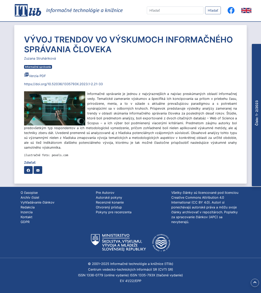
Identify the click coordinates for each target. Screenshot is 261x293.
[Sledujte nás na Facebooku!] (231, 10)
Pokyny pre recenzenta (114, 212)
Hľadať (213, 10)
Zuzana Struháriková (40, 58)
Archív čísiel (30, 197)
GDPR (25, 222)
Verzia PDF (35, 76)
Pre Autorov (105, 193)
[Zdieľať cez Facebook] (28, 170)
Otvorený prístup (109, 207)
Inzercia (27, 212)
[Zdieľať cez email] (38, 170)
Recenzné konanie (110, 202)
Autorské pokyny (109, 197)
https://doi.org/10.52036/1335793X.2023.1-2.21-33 (63, 84)
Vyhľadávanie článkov (37, 202)
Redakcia (28, 207)
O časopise (29, 193)
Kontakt (26, 217)
